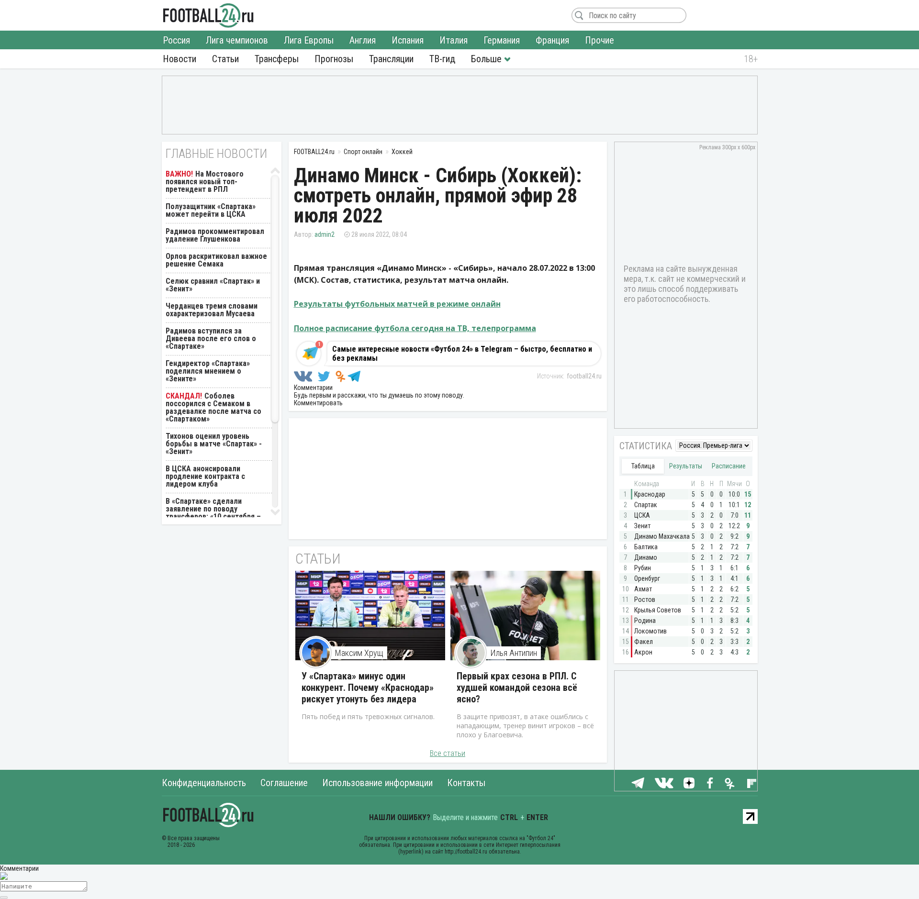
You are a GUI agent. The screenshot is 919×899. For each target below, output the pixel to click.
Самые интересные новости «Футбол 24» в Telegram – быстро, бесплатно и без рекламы (462, 353)
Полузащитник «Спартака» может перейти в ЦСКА (211, 210)
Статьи (225, 59)
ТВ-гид (442, 59)
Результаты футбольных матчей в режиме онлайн (397, 304)
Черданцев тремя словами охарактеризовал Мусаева (212, 309)
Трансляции (391, 59)
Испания (408, 40)
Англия (362, 40)
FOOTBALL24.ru (208, 15)
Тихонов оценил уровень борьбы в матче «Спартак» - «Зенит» (214, 444)
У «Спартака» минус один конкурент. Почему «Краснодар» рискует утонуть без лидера (368, 687)
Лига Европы (309, 40)
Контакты (466, 782)
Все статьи (447, 753)
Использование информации (377, 782)
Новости (179, 59)
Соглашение (284, 782)
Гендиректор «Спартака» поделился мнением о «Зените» (208, 371)
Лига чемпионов (237, 40)
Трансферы (277, 59)
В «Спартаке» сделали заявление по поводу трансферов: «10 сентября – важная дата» (213, 513)
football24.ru (584, 376)
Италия (453, 40)
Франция (552, 40)
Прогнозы (333, 59)
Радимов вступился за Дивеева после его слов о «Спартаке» (211, 338)
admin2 (324, 234)
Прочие (599, 40)
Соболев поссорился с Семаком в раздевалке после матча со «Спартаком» (213, 407)
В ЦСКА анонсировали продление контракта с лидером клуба (205, 476)
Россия (176, 40)
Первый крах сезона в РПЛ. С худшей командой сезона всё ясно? (517, 687)
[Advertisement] (460, 104)
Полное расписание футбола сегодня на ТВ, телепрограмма (415, 328)
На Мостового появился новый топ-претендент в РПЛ (205, 181)
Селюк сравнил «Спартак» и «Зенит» (213, 285)
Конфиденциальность (204, 782)
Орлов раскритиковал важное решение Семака (216, 260)
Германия (501, 40)
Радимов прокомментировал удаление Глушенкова (215, 235)
